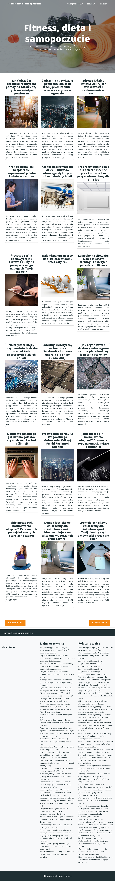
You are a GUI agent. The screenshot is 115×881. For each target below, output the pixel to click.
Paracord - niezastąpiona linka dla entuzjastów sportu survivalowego (93, 807)
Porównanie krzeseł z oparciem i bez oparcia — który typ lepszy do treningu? (57, 729)
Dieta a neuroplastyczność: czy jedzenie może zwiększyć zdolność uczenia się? (57, 694)
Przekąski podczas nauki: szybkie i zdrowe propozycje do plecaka (54, 699)
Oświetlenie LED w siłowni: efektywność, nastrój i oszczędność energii (57, 769)
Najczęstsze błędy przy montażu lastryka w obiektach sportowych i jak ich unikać (56, 838)
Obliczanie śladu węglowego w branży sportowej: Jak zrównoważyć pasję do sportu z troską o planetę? (94, 717)
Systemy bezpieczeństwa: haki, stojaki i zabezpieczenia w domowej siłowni (56, 689)
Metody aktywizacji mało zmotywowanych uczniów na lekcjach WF (56, 714)
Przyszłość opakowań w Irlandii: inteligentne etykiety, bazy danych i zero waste (57, 674)
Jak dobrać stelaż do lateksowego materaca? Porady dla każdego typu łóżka (55, 741)
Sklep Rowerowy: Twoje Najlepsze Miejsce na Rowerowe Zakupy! (93, 702)
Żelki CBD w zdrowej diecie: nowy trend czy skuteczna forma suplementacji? (95, 756)
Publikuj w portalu (74, 4)
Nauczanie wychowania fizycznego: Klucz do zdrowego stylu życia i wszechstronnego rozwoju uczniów (55, 706)
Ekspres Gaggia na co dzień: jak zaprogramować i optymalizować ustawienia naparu (54, 650)
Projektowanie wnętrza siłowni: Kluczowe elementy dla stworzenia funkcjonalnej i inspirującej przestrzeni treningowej (57, 761)
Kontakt (103, 4)
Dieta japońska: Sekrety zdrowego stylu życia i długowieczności (57, 748)
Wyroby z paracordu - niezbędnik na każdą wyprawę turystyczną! (94, 775)
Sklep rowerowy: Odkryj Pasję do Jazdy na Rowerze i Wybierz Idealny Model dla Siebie (95, 696)
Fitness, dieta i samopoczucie (24, 3)
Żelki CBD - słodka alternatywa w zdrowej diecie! (92, 761)
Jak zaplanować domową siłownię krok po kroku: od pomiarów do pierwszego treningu (56, 682)
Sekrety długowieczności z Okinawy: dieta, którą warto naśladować (55, 753)
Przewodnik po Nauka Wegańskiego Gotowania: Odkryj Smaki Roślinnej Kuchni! (93, 655)
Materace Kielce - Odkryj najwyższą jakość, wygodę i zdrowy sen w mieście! (95, 828)
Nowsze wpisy (15, 623)
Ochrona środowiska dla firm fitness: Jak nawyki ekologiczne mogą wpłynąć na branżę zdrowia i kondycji (95, 744)
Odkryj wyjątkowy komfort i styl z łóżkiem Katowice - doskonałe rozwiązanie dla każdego (92, 851)
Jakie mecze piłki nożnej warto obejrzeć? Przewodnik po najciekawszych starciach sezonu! (92, 671)
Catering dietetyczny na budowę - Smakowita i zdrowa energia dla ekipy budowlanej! (56, 846)
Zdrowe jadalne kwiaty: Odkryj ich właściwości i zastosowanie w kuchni (55, 791)
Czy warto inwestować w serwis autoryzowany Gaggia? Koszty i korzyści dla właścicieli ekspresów (57, 658)
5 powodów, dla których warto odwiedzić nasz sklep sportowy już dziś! (95, 785)
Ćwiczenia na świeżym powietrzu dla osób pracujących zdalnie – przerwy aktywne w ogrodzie (55, 784)
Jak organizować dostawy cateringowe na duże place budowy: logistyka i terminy (57, 854)
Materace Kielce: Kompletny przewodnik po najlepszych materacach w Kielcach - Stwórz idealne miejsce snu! (95, 822)
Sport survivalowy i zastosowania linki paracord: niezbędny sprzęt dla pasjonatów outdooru (94, 792)
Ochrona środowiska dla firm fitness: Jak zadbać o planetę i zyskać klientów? (95, 750)
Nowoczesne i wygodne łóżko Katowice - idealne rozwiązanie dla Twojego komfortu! (95, 859)
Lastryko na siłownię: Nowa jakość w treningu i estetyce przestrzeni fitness (56, 831)
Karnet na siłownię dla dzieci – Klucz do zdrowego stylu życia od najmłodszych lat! (57, 803)
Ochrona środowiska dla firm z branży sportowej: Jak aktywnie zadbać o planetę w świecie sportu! (94, 736)
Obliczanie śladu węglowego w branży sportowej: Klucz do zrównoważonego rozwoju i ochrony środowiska (95, 709)
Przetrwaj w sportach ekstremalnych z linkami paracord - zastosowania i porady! (95, 800)
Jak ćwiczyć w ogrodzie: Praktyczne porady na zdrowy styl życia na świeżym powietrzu (57, 776)
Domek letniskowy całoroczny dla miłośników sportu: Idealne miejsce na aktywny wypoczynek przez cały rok (94, 679)
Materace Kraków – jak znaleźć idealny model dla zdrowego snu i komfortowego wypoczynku (95, 835)
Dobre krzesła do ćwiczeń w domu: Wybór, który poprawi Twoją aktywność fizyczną (57, 722)
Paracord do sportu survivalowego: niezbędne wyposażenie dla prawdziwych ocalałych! (93, 814)
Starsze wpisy (99, 623)
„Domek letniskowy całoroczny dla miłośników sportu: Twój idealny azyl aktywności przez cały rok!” (94, 688)
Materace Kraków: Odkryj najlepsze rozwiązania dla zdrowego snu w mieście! (93, 843)
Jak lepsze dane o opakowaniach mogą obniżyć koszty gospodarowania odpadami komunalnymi (56, 666)
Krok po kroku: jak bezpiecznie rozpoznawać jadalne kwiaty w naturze (57, 796)
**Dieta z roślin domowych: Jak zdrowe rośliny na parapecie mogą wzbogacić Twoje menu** (57, 819)
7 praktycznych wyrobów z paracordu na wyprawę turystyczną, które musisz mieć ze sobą (95, 768)
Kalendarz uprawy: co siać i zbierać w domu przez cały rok (56, 826)
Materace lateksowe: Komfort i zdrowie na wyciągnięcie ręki (57, 734)
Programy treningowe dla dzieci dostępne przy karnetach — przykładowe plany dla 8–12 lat (54, 811)
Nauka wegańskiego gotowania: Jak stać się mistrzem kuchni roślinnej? (95, 648)
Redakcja (91, 4)
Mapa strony (8, 647)
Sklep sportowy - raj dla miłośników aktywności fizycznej (93, 780)
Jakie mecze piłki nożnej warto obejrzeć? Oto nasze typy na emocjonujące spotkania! (91, 663)
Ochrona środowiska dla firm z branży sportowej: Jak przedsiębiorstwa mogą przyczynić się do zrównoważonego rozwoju (95, 727)
